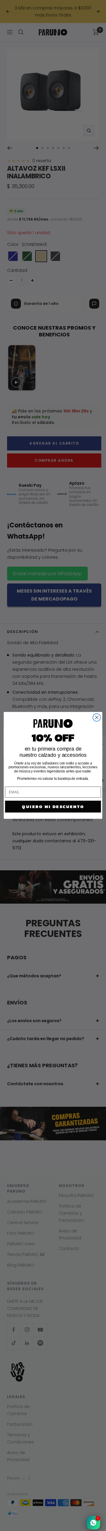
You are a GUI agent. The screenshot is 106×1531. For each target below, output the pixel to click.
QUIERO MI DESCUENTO (53, 806)
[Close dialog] (96, 717)
